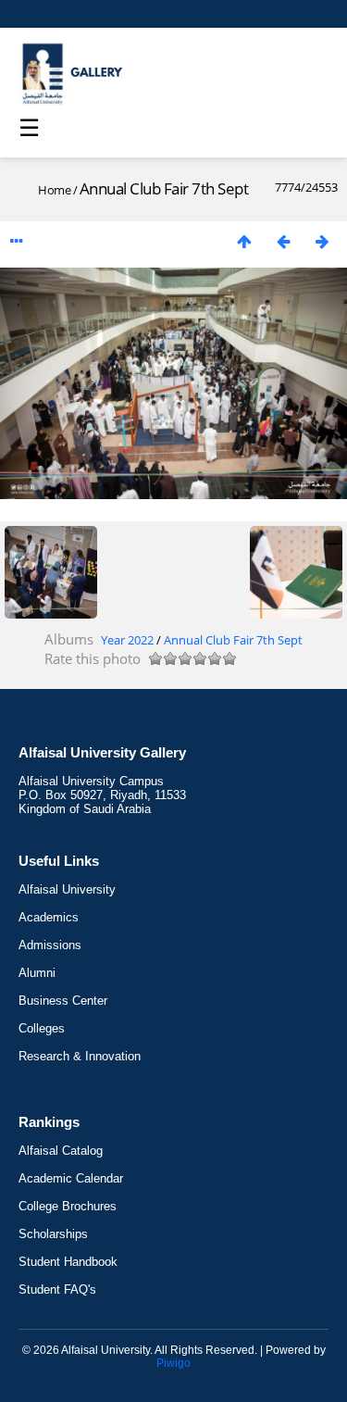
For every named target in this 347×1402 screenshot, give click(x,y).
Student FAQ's (57, 1289)
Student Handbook (68, 1262)
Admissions (50, 945)
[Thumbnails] (244, 241)
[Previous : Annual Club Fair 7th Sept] (283, 241)
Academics (49, 917)
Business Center (63, 1001)
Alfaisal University (67, 889)
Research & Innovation (80, 1056)
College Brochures (68, 1206)
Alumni (37, 973)
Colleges (42, 1028)
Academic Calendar (71, 1178)
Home (54, 190)
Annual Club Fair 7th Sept (233, 640)
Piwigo (173, 1363)
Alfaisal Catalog (61, 1151)
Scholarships (53, 1234)
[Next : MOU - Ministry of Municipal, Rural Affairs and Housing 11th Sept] (322, 241)
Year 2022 (127, 640)
